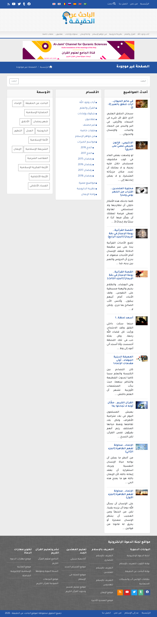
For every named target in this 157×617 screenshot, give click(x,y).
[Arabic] (85, 4)
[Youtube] (13, 4)
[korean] (59, 4)
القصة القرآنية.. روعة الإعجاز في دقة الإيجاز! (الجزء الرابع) (120, 233)
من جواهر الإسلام (99, 34)
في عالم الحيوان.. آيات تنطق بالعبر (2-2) (120, 104)
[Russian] (69, 4)
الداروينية (42, 131)
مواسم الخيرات (86, 142)
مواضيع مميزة (87, 183)
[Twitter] (19, 4)
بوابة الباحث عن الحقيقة (137, 571)
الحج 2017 (86, 153)
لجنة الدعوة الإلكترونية (138, 556)
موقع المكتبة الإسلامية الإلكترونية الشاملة (20, 571)
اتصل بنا (123, 4)
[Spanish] (74, 4)
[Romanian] (64, 4)
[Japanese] (54, 4)
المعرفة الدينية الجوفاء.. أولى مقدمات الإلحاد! (123, 360)
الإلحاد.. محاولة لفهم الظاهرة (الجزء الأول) (120, 494)
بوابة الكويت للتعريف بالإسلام (134, 564)
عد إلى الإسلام (131, 613)
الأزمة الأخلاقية (39, 176)
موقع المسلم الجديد (75, 567)
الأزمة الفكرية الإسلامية (34, 167)
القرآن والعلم (129, 34)
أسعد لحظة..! (124, 318)
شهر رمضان (40, 121)
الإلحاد (17, 103)
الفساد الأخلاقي (39, 186)
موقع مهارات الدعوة (20, 559)
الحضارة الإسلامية (37, 112)
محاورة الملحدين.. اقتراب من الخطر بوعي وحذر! (122, 192)
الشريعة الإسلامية (36, 149)
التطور (18, 131)
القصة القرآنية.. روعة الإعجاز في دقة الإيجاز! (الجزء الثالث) (120, 275)
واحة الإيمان (85, 34)
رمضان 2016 (85, 164)
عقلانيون (59, 34)
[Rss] (8, 4)
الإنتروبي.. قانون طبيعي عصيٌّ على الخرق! (122, 146)
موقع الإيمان (106, 592)
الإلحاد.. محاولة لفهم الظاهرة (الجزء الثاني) (120, 448)
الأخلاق (25, 121)
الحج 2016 (86, 147)
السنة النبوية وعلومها (47, 571)
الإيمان (17, 149)
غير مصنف (89, 125)
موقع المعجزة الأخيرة (102, 600)
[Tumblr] (23, 4)
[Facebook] (29, 4)
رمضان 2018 (85, 176)
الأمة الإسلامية (39, 140)
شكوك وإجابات (71, 34)
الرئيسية (144, 4)
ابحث (110, 4)
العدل (29, 131)
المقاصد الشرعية (37, 158)
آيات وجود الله (143, 34)
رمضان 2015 (85, 159)
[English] (80, 4)
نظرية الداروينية (115, 34)
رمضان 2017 (85, 170)
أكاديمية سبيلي (78, 559)
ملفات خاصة (48, 34)
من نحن (134, 4)
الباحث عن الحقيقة (36, 103)
